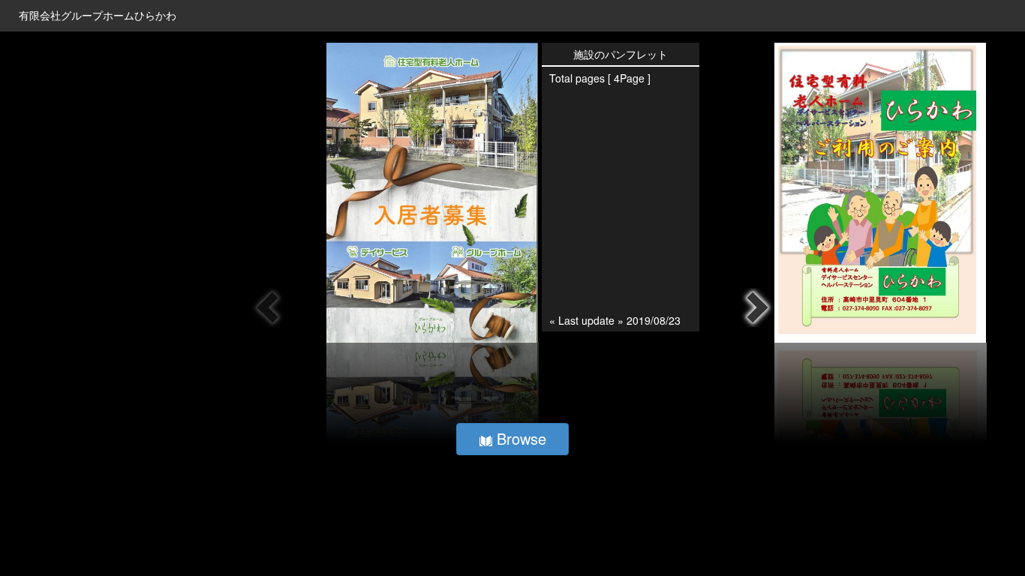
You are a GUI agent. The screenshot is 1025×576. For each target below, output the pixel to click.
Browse (519, 438)
